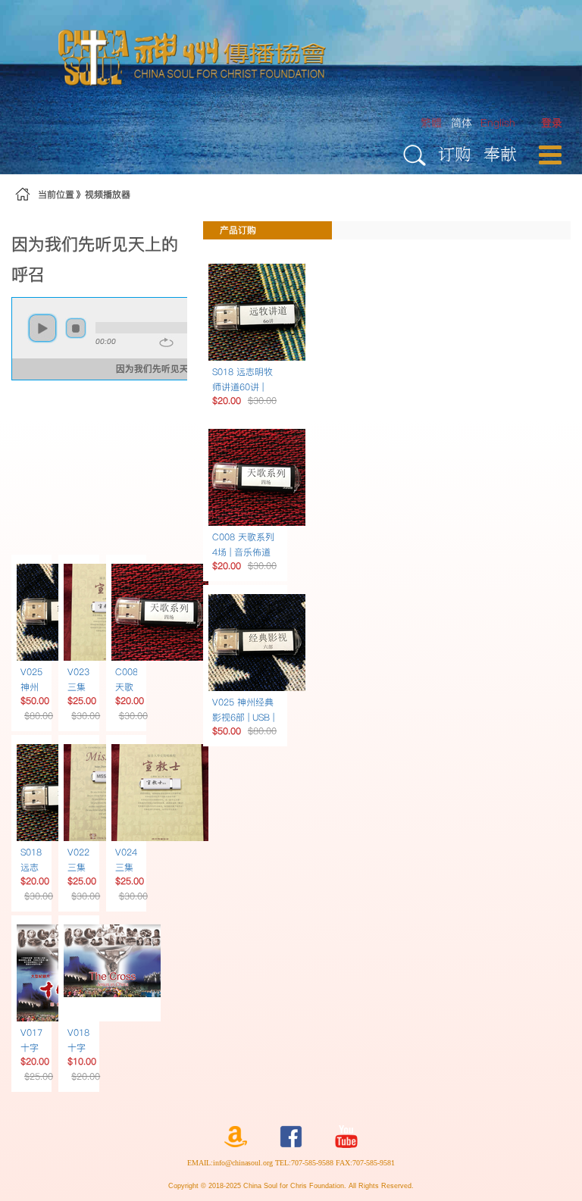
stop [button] (75, 328)
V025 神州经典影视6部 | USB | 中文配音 (243, 717)
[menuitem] (551, 123)
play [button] (42, 328)
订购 (454, 153)
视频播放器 (107, 194)
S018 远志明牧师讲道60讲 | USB (242, 386)
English (497, 122)
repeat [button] (166, 342)
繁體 (431, 122)
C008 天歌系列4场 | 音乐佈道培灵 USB (243, 552)
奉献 (500, 153)
